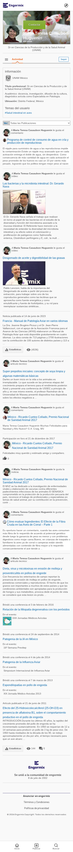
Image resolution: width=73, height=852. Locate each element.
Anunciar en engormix (36, 796)
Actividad (17, 59)
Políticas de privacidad (36, 808)
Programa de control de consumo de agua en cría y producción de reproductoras (37, 141)
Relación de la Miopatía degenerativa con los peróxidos (36, 609)
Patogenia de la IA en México (20, 639)
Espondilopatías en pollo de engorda (25, 685)
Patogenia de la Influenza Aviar (21, 662)
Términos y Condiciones (36, 802)
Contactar (34, 24)
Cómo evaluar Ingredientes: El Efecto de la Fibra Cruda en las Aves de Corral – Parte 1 (36, 523)
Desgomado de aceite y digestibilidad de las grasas (34, 257)
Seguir (64, 59)
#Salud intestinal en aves (18, 112)
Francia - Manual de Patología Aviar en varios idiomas (35, 321)
